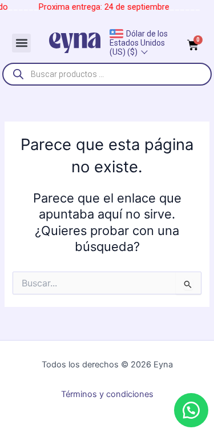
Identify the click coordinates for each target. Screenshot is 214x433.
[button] (21, 43)
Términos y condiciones (107, 394)
